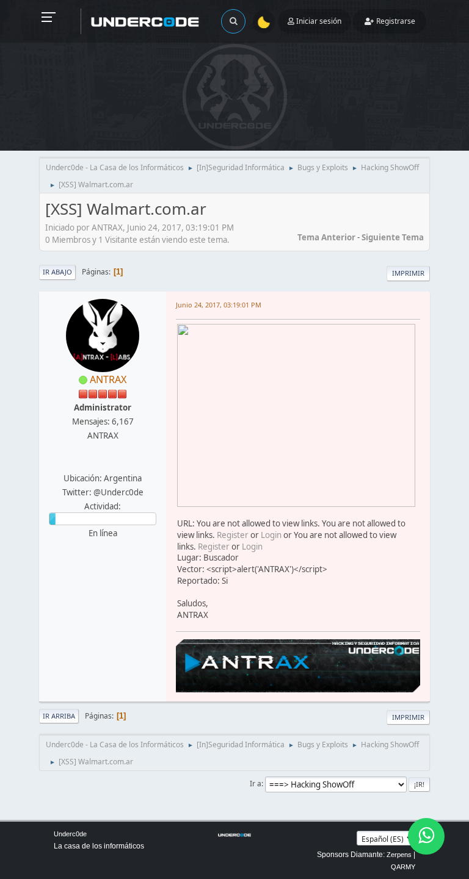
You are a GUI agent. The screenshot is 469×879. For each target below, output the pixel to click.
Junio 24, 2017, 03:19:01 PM (218, 304)
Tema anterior (326, 237)
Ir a (255, 783)
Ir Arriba (59, 715)
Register (233, 534)
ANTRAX (108, 379)
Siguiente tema (393, 237)
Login (271, 534)
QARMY (403, 866)
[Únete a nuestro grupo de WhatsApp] (426, 836)
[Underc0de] (101, 463)
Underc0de (70, 834)
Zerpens (399, 854)
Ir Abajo (57, 271)
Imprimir (408, 273)
